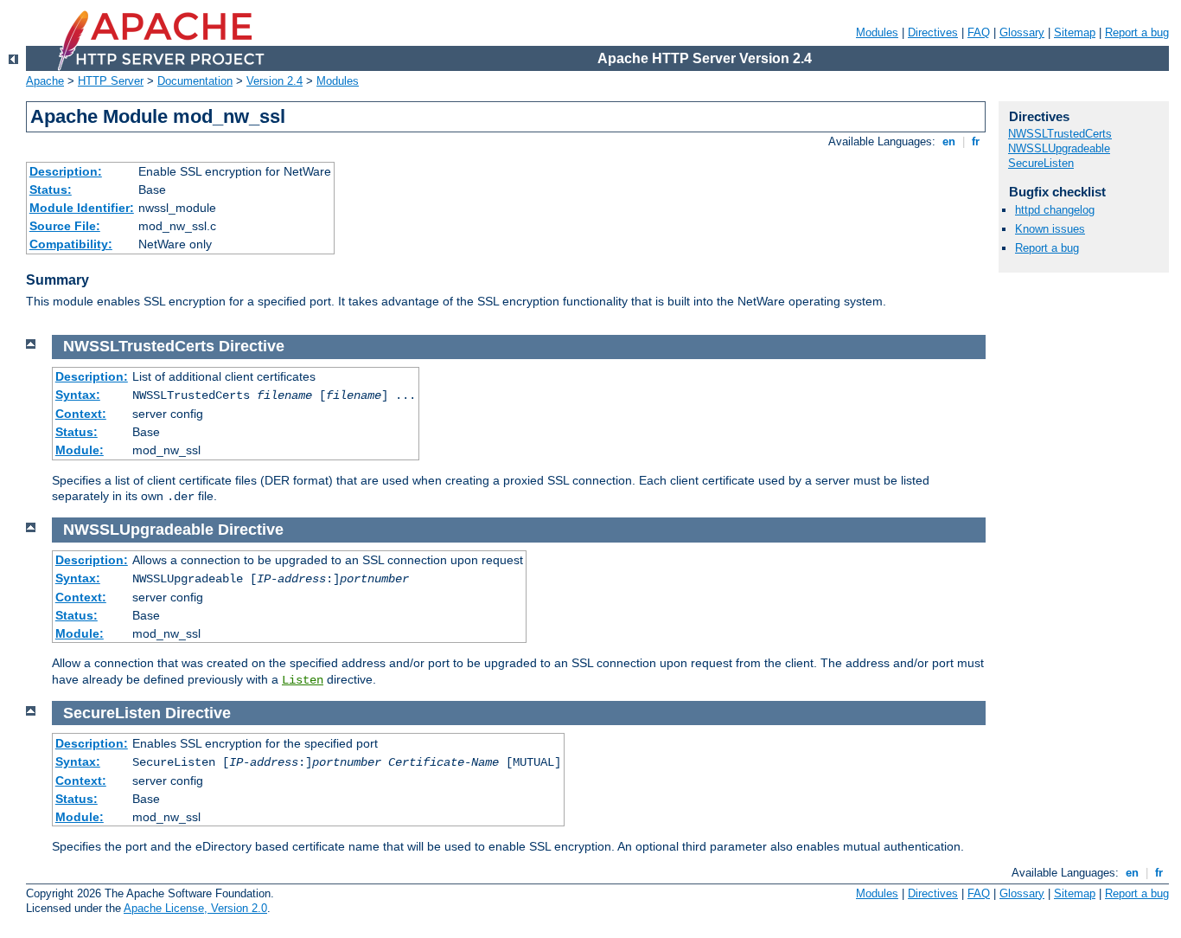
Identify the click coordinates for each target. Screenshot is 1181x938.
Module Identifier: (81, 208)
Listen (302, 680)
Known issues (1050, 228)
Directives (933, 32)
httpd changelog (1055, 209)
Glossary (1021, 32)
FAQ (978, 32)
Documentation (195, 80)
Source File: (64, 226)
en (949, 141)
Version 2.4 (274, 80)
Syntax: (77, 395)
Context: (80, 414)
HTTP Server (111, 80)
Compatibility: (70, 244)
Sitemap (1074, 32)
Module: (79, 450)
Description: (65, 171)
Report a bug (1137, 32)
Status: (50, 189)
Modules (877, 32)
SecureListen (1041, 163)
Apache (45, 80)
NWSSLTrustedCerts (1060, 133)
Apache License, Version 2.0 (195, 908)
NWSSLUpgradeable (1059, 148)
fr (975, 141)
